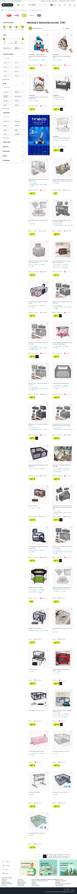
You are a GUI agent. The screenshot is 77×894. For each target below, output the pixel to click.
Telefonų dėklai (21, 883)
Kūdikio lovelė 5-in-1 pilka (58, 97)
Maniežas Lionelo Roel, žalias (35, 587)
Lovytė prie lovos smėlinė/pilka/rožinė (61, 138)
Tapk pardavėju (62, 1)
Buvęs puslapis (37, 856)
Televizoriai (20, 879)
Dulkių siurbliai (20, 885)
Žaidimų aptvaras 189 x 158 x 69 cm (36, 710)
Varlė (74, 1)
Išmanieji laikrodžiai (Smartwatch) (39, 881)
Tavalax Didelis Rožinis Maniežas (36, 751)
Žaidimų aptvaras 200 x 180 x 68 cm (61, 792)
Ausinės (33, 882)
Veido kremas (20, 881)
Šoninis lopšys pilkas (33, 669)
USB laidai (57, 882)
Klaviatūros (4, 879)
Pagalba (43, 1)
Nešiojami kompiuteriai (60, 881)
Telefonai (4, 881)
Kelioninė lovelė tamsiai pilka (35, 628)
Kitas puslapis (65, 856)
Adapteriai (34, 883)
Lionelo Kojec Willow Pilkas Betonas (61, 383)
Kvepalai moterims (21, 882)
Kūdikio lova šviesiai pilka (34, 792)
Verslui (69, 1)
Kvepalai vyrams (59, 879)
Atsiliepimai (55, 1)
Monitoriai (4, 885)
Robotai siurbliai (35, 885)
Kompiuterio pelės (6, 882)
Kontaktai (49, 1)
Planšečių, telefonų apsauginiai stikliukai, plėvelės (43, 879)
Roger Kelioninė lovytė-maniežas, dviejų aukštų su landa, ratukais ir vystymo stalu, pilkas (62, 507)
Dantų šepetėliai (59, 885)
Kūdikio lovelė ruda (32, 505)
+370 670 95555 (9, 1)
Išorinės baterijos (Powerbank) (63, 883)
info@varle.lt (18, 1)
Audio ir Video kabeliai (7, 883)
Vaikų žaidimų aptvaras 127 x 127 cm (61, 751)
